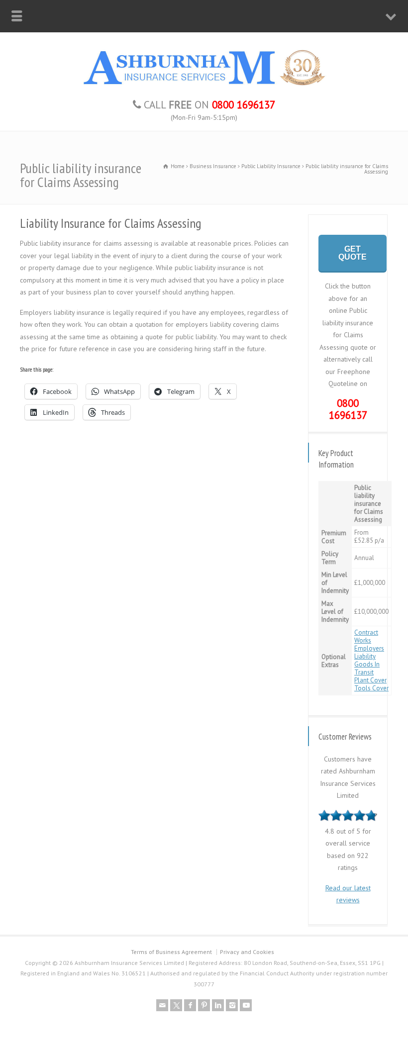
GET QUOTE (352, 253)
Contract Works (366, 636)
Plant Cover (370, 680)
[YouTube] (246, 1005)
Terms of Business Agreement (171, 951)
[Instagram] (232, 1005)
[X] (176, 1005)
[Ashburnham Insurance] (204, 85)
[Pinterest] (204, 1005)
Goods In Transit (367, 668)
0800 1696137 (348, 409)
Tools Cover (371, 688)
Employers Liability (369, 652)
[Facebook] (190, 1005)
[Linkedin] (218, 1005)
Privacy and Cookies (247, 951)
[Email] (162, 1005)
